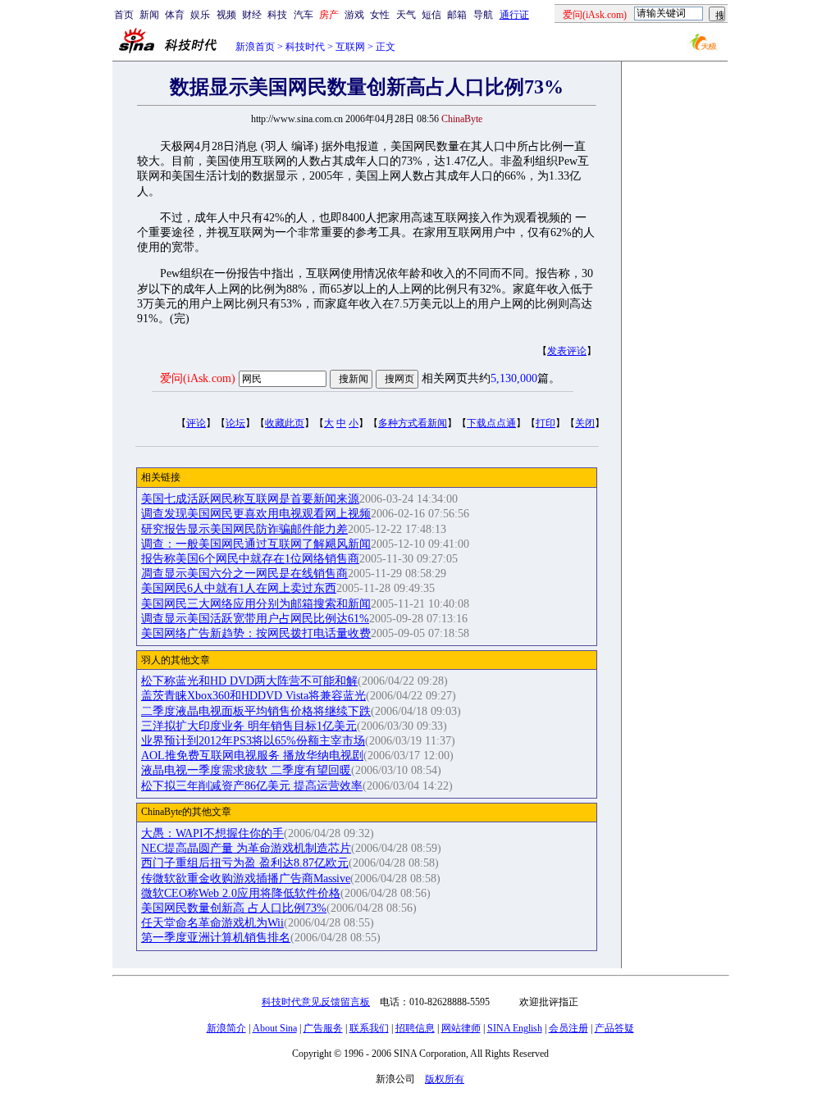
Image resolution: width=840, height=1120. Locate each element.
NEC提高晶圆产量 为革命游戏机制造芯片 (246, 848)
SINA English (514, 1028)
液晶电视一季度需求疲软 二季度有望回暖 (246, 770)
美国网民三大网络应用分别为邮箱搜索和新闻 (256, 604)
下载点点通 (491, 423)
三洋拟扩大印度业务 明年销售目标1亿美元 (249, 726)
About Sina (275, 1028)
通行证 (514, 14)
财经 (252, 14)
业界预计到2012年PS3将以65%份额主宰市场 (253, 741)
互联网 (350, 46)
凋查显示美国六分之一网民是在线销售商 (244, 573)
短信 (431, 14)
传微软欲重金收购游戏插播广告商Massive (245, 878)
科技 (277, 14)
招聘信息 (415, 1028)
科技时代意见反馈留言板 (316, 1002)
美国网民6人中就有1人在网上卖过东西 (238, 588)
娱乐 (200, 14)
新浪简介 (226, 1028)
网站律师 (461, 1028)
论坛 (235, 423)
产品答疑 (614, 1028)
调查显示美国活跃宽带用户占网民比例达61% (255, 618)
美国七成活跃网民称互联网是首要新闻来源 (250, 499)
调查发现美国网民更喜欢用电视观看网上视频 (256, 514)
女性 (380, 14)
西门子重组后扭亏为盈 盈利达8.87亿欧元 (245, 863)
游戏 (354, 14)
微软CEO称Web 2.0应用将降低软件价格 (240, 893)
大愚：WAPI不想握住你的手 (212, 833)
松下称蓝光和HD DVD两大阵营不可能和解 (249, 681)
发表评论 (567, 351)
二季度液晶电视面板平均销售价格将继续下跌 (256, 711)
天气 (406, 14)
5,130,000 (514, 378)
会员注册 (568, 1028)
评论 (196, 423)
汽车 (303, 14)
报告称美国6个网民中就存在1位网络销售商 (250, 559)
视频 (226, 14)
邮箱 (457, 14)
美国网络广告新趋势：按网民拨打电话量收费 (256, 633)
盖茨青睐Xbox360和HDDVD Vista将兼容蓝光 (253, 696)
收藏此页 (284, 423)
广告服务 (323, 1028)
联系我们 (369, 1028)
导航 (483, 14)
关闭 (585, 423)
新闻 (149, 14)
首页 (124, 14)
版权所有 (444, 1079)
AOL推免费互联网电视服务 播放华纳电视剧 (252, 755)
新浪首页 (255, 46)
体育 (175, 14)
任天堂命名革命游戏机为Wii (212, 923)
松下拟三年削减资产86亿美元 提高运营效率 (252, 786)
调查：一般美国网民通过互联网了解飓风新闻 (256, 544)
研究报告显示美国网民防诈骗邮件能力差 (244, 529)
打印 (545, 423)
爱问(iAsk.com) (197, 378)
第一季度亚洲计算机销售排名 (215, 937)
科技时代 (305, 46)
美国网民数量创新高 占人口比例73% (233, 908)
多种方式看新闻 (412, 423)
